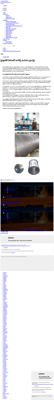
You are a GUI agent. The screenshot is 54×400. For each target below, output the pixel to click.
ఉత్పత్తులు (5, 20)
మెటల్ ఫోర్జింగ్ (47, 230)
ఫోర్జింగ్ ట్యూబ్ (9, 31)
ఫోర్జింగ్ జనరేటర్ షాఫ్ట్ (10, 24)
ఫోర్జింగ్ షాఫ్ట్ (8, 34)
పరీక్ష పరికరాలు (9, 41)
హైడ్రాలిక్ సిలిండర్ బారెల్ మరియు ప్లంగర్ (14, 25)
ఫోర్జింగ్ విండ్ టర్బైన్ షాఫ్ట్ (11, 21)
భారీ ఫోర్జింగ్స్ (33, 230)
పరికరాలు (5, 40)
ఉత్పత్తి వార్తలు (6, 56)
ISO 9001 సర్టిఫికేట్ (5, 218)
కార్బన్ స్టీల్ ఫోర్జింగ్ (40, 230)
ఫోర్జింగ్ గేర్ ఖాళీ (9, 33)
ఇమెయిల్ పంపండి (4, 233)
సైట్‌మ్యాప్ (33, 228)
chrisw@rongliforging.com (8, 190)
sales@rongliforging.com (8, 189)
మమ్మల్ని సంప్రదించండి (7, 43)
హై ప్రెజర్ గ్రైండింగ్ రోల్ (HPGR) (12, 23)
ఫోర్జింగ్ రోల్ (8, 27)
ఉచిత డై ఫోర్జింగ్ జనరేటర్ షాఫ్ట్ (7, 230)
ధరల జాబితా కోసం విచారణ (6, 227)
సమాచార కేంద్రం (6, 38)
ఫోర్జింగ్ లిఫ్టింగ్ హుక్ (10, 30)
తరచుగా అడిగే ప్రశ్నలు (10, 18)
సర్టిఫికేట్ (7, 15)
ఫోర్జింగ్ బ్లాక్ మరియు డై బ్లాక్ (11, 37)
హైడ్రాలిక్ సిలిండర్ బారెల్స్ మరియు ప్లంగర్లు (11, 51)
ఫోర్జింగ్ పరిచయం (5, 210)
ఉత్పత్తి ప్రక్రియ (9, 17)
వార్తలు (4, 49)
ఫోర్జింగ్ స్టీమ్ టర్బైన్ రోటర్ (11, 28)
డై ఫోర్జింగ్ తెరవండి (17, 230)
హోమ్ (4, 12)
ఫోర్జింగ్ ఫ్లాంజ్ (8, 36)
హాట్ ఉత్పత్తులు (27, 228)
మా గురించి (5, 14)
